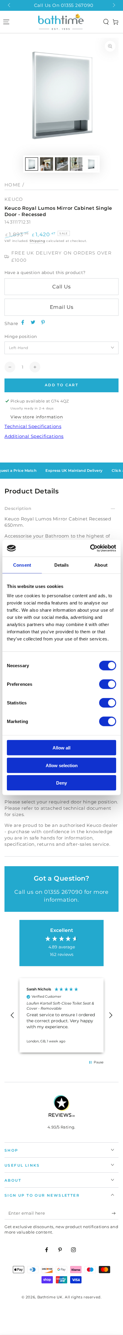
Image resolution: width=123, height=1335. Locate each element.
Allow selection (62, 765)
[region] (61, 1015)
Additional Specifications (34, 436)
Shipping (37, 241)
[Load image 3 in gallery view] (61, 164)
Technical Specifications (32, 426)
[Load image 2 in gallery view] (46, 164)
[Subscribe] (115, 1213)
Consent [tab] (22, 564)
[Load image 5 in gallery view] (91, 164)
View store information (36, 417)
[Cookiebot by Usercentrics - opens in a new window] (90, 548)
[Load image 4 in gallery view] (76, 164)
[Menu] (6, 22)
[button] (106, 22)
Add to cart (61, 385)
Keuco (13, 199)
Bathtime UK (50, 1297)
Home (12, 185)
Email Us (61, 307)
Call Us (61, 287)
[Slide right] (113, 5)
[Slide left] (9, 5)
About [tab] (100, 564)
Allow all (61, 747)
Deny (61, 782)
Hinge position (20, 336)
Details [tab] (61, 564)
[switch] (107, 684)
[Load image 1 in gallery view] (31, 164)
